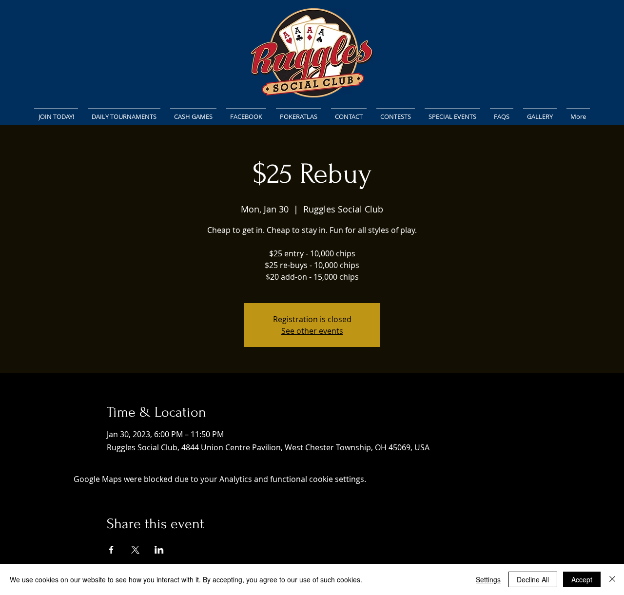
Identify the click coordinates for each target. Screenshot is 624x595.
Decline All (533, 579)
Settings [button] (488, 579)
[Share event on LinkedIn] (159, 550)
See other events (312, 331)
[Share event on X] (135, 550)
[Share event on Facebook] (111, 550)
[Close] (612, 579)
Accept (581, 579)
